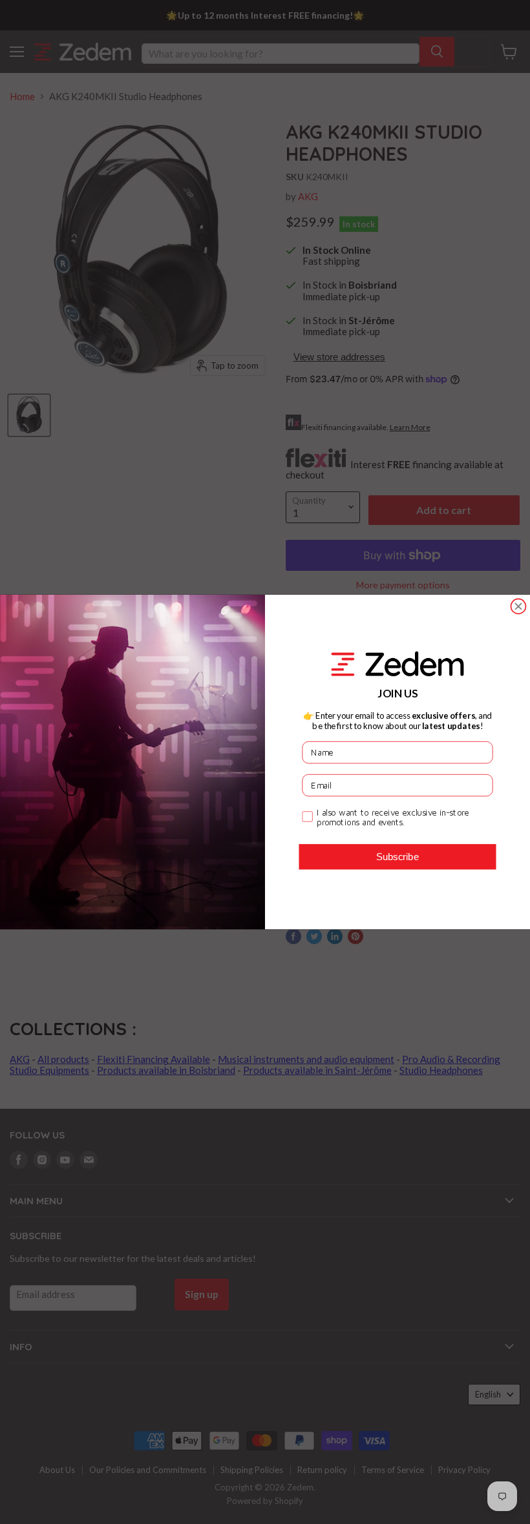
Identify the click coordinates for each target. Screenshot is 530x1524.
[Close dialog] (518, 606)
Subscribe (397, 856)
